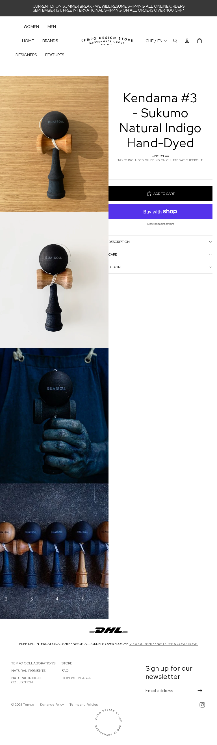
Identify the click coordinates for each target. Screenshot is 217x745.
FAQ (65, 670)
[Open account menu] (187, 40)
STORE (67, 663)
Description (119, 241)
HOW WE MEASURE (78, 678)
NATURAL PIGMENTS (28, 670)
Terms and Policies (84, 704)
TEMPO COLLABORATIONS (33, 663)
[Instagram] (202, 704)
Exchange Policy (52, 704)
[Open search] (175, 40)
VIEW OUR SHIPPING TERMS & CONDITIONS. (163, 644)
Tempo (28, 704)
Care (112, 254)
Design (114, 267)
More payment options (160, 224)
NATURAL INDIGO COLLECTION (25, 680)
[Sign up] (200, 690)
